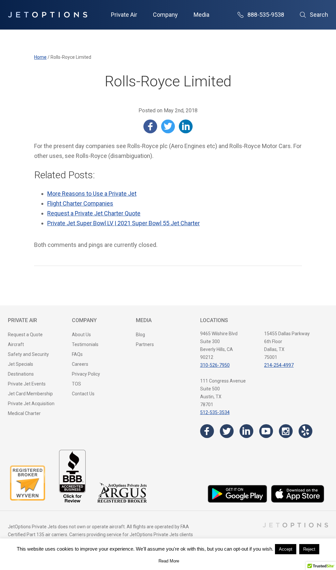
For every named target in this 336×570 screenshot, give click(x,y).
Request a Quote (25, 334)
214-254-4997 (279, 365)
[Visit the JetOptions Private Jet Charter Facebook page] (207, 431)
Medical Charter (24, 413)
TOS (76, 383)
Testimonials (85, 344)
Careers (80, 364)
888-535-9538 (265, 14)
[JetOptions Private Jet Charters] (47, 15)
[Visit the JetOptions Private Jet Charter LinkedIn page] (246, 431)
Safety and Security (28, 354)
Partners (145, 344)
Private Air (124, 14)
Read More (168, 561)
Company (165, 14)
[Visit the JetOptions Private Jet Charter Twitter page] (227, 431)
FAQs (77, 354)
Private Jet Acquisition (31, 403)
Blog (140, 334)
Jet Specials (20, 364)
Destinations (21, 374)
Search (319, 14)
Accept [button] (285, 549)
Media (201, 14)
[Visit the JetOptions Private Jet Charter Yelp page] (305, 431)
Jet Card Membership (30, 393)
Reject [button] (309, 549)
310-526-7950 (215, 365)
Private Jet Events (27, 383)
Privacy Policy (86, 374)
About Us (81, 334)
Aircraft (16, 344)
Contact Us (83, 393)
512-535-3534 (215, 412)
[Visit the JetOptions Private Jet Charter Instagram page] (286, 431)
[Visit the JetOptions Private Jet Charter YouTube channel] (266, 431)
